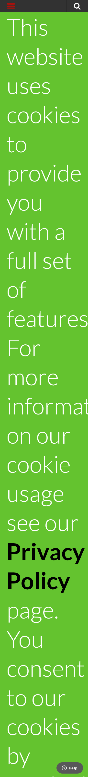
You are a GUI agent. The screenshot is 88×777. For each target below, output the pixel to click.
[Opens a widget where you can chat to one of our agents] (69, 768)
